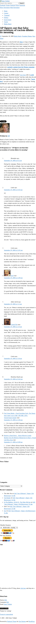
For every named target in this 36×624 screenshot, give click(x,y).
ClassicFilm (14, 324)
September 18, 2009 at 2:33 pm (13, 326)
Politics (6, 17)
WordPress (32, 621)
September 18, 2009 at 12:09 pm (13, 278)
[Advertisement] (18, 565)
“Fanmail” (7, 15)
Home (5, 11)
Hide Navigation (15, 7)
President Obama (27, 36)
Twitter (8, 5)
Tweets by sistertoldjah (6, 614)
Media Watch (7, 24)
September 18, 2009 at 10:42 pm (13, 379)
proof (12, 275)
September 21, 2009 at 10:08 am (13, 442)
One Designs (22, 621)
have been (23, 75)
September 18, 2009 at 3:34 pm (13, 358)
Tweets (6, 22)
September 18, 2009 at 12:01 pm (13, 250)
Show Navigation (5, 7)
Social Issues (7, 19)
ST (1, 36)
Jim (5, 511)
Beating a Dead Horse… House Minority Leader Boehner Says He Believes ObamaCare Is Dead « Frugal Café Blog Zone (20, 438)
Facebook (2, 5)
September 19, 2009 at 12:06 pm (13, 420)
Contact (6, 13)
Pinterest (12, 5)
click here (23, 588)
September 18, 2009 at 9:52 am (13, 160)
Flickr (17, 5)
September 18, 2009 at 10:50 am (13, 190)
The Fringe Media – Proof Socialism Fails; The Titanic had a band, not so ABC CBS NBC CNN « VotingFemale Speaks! (19, 416)
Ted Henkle (7, 498)
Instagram (22, 5)
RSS (5, 600)
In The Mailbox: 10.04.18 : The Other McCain (17, 502)
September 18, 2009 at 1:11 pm (13, 304)
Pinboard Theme (11, 621)
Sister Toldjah (8, 604)
